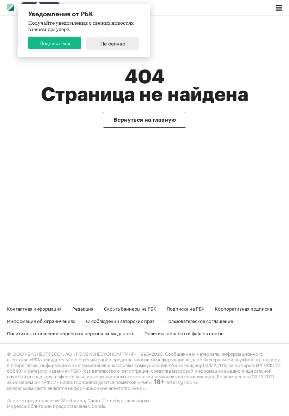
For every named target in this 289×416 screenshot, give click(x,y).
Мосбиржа (73, 399)
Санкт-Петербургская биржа (118, 399)
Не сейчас (112, 43)
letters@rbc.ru (181, 381)
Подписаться (54, 43)
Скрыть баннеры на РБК (130, 308)
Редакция (82, 308)
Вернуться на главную (144, 120)
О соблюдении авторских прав (120, 320)
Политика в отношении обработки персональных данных (70, 332)
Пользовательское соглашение (199, 320)
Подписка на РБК (185, 308)
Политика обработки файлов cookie (184, 332)
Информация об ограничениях (41, 320)
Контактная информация (34, 308)
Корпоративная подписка (243, 308)
